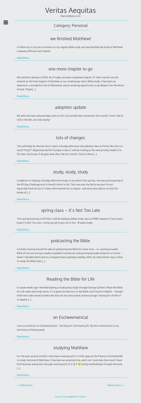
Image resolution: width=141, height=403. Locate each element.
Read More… (23, 57)
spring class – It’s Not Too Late (70, 210)
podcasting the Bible (70, 240)
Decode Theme (62, 396)
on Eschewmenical (70, 317)
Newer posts (114, 385)
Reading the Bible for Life (71, 279)
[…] (34, 89)
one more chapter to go (70, 68)
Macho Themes (79, 396)
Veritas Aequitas (70, 10)
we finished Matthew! (70, 38)
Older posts (26, 385)
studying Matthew (70, 347)
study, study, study (70, 171)
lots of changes (70, 137)
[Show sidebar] (6, 22)
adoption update (70, 107)
